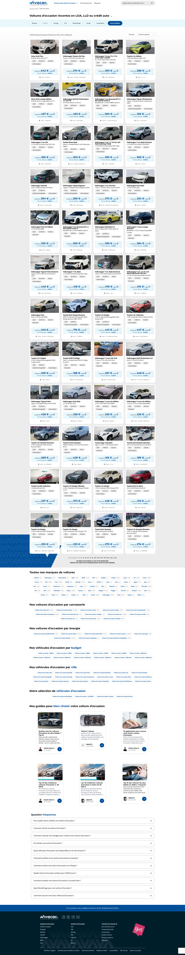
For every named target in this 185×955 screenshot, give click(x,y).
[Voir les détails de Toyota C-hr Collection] (140, 318)
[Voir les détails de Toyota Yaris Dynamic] (108, 532)
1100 (111, 558)
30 (85, 558)
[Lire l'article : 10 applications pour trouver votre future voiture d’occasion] (144, 749)
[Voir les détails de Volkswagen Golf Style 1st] (108, 231)
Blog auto (97, 3)
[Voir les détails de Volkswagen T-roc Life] (45, 145)
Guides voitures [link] (107, 935)
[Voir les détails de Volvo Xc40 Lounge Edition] (45, 102)
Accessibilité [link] (114, 950)
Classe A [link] (73, 938)
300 (98, 558)
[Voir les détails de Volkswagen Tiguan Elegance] (76, 188)
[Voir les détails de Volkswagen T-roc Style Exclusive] (140, 145)
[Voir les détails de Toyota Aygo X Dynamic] (108, 446)
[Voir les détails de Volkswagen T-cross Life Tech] (108, 361)
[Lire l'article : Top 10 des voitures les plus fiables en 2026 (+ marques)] (144, 799)
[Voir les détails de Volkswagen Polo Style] (140, 188)
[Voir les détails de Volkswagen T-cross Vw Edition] (108, 404)
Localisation (100, 23)
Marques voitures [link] (107, 938)
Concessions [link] (106, 932)
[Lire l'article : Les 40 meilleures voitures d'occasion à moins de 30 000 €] (102, 801)
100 (95, 558)
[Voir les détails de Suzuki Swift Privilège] (76, 361)
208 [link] (72, 929)
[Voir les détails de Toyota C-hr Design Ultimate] (76, 489)
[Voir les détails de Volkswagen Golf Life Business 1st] (140, 361)
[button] (92, 821)
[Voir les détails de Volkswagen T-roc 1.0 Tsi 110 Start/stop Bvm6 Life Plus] (140, 275)
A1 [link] (72, 940)
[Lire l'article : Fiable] (59, 749)
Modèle (45, 23)
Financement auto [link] (108, 929)
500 (101, 558)
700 (104, 558)
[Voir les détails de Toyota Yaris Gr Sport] (140, 489)
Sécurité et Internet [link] (88, 950)
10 (83, 558)
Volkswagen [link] (44, 938)
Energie (56, 23)
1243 (115, 558)
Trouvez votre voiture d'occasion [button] (65, 3)
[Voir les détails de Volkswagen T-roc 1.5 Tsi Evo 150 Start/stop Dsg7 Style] (108, 145)
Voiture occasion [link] (45, 927)
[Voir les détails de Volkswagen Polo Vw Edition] (45, 231)
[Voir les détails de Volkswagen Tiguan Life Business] (140, 102)
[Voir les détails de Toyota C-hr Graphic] (45, 361)
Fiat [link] (41, 943)
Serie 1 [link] (73, 943)
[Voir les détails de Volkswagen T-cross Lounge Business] (140, 231)
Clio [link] (72, 927)
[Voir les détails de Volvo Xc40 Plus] (45, 59)
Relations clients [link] (102, 950)
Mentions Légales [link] (49, 950)
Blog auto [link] (105, 940)
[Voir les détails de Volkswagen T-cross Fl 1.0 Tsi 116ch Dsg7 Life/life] (108, 59)
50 (88, 558)
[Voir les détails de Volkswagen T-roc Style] (76, 275)
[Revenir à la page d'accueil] (38, 3)
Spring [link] (73, 932)
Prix (65, 23)
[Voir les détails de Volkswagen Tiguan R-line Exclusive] (45, 275)
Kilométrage (77, 23)
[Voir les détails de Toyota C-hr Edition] (140, 59)
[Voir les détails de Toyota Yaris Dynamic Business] (140, 446)
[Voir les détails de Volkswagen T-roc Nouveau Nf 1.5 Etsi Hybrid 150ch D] (108, 102)
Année (88, 23)
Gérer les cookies (135, 950)
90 (92, 558)
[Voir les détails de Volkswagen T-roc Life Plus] (108, 188)
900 (108, 558)
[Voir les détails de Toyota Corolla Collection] (45, 489)
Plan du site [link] (124, 950)
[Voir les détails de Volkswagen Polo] (45, 318)
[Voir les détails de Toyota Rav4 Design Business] (76, 318)
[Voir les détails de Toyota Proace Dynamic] (76, 446)
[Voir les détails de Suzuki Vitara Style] (76, 145)
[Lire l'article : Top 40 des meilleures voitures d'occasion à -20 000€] (59, 801)
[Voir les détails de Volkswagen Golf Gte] (45, 188)
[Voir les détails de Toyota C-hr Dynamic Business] (45, 446)
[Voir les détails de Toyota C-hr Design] (108, 318)
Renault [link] (42, 932)
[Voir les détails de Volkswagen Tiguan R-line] (45, 404)
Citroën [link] (42, 935)
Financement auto (86, 3)
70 (90, 558)
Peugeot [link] (43, 929)
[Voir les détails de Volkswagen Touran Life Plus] (76, 59)
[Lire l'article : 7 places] (102, 745)
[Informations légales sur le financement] (54, 71)
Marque (34, 23)
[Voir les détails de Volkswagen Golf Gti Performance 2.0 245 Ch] (76, 102)
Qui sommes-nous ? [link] (108, 927)
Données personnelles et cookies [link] (68, 950)
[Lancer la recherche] (152, 3)
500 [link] (72, 935)
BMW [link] (41, 940)
